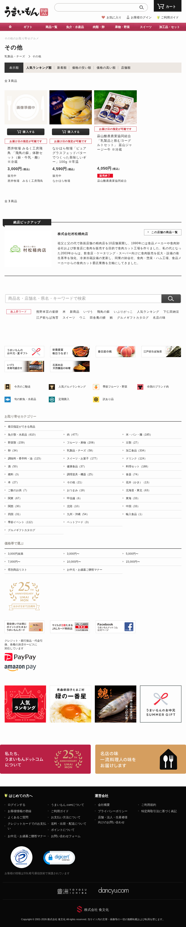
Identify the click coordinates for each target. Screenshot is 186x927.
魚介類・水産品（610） (22, 434)
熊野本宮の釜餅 (47, 311)
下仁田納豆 (171, 311)
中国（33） (133, 506)
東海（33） (133, 498)
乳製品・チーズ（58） (81, 450)
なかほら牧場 (61, 180)
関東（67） (15, 498)
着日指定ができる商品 (21, 426)
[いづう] (24, 369)
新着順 (62, 67)
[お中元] (24, 354)
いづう (88, 311)
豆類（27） (133, 442)
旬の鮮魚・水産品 (25, 399)
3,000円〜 (73, 553)
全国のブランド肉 (158, 386)
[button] (59, 857)
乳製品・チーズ (15, 56)
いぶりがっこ (123, 311)
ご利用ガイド (170, 17)
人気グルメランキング (72, 386)
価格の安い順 (81, 67)
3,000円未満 (15, 553)
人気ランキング (148, 311)
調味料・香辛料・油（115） (25, 458)
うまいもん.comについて (67, 804)
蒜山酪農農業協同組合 (112, 180)
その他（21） (75, 482)
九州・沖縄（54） (78, 514)
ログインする (16, 804)
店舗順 (126, 67)
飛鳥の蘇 (103, 311)
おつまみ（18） (76, 490)
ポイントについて (63, 829)
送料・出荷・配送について (68, 823)
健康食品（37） (76, 466)
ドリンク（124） (136, 458)
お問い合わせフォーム (66, 836)
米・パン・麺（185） (139, 434)
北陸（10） (74, 506)
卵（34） (13, 450)
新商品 (74, 311)
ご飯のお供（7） (18, 490)
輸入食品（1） (135, 514)
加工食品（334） (136, 450)
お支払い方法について (66, 817)
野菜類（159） (17, 442)
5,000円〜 (132, 553)
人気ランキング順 (39, 67)
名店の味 (159, 317)
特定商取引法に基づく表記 (159, 811)
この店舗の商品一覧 (164, 232)
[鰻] (70, 354)
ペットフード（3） (78, 522)
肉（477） (73, 434)
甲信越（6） (74, 498)
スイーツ (69, 317)
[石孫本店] (70, 369)
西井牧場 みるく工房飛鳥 (25, 180)
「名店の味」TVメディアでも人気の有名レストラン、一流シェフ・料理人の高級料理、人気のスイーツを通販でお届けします (140, 759)
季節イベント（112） (21, 522)
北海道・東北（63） (138, 490)
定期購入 (64, 399)
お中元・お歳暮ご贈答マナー (84, 569)
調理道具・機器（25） (81, 474)
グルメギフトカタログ (133, 317)
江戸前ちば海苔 (47, 317)
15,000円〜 (133, 561)
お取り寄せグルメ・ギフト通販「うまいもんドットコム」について (45, 759)
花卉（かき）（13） (138, 482)
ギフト (28, 27)
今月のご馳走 (22, 386)
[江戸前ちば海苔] (161, 354)
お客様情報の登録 (19, 811)
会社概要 (104, 804)
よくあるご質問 (18, 817)
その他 (36, 56)
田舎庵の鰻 (98, 317)
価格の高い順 (106, 67)
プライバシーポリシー (112, 811)
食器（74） (133, 474)
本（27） (13, 482)
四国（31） (15, 514)
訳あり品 (108, 399)
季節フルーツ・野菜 (115, 386)
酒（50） (13, 466)
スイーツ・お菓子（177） (83, 458)
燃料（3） (14, 474)
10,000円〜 (74, 561)
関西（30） (15, 506)
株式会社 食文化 (96, 910)
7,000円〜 (14, 561)
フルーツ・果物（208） (81, 442)
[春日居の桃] (115, 354)
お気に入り (114, 17)
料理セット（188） (138, 466)
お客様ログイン (141, 17)
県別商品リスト (17, 569)
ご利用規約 (148, 804)
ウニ (82, 317)
